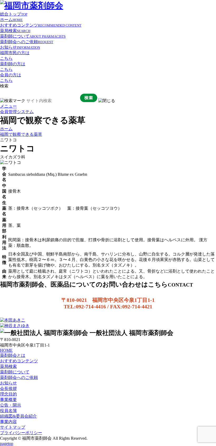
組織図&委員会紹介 (18, 416)
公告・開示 (10, 405)
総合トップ (13, 14)
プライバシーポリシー (21, 432)
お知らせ (20, 47)
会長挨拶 (8, 388)
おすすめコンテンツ (40, 25)
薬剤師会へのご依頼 (26, 41)
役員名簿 (8, 410)
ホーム (11, 19)
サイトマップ (12, 427)
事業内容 (8, 421)
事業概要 (8, 399)
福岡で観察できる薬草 (21, 134)
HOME (6, 350)
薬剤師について (33, 36)
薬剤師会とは (12, 355)
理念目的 (8, 394)
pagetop (6, 443)
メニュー (8, 106)
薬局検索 (15, 30)
